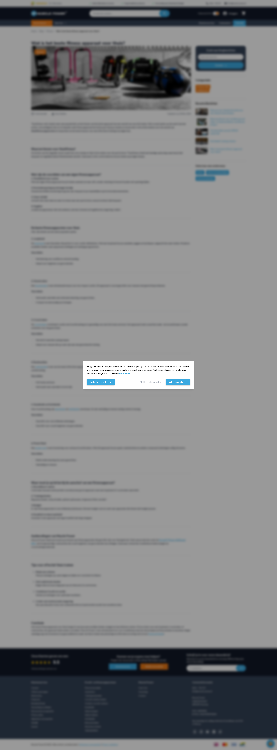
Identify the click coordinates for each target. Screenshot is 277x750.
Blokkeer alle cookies (150, 382)
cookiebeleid (125, 373)
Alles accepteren (178, 382)
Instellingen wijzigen (100, 382)
